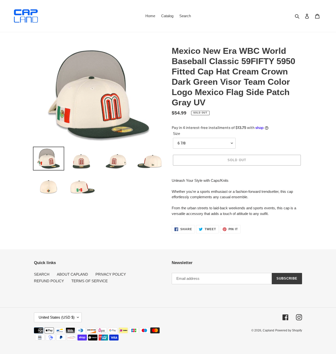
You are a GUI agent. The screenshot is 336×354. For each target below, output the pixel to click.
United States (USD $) (57, 317)
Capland (268, 330)
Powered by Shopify (288, 330)
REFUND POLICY (49, 281)
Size (176, 133)
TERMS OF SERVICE (89, 281)
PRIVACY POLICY (110, 274)
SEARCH (41, 274)
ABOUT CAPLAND (72, 274)
